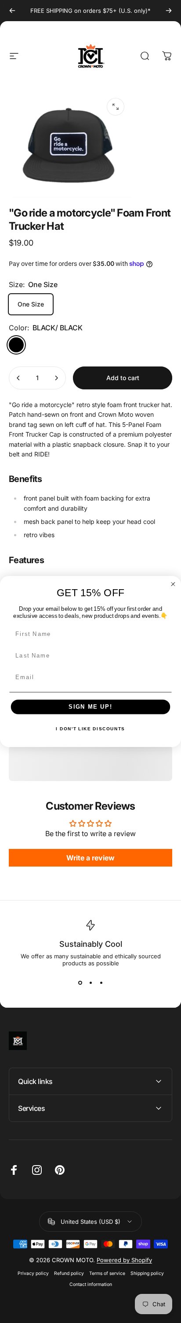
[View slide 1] (80, 982)
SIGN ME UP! (90, 707)
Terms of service (107, 1273)
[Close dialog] (173, 584)
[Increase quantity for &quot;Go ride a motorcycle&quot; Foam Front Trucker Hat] (56, 378)
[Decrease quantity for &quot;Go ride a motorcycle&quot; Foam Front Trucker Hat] (18, 378)
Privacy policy (33, 1273)
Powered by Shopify (124, 1259)
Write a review (90, 857)
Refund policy (69, 1273)
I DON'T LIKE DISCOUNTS (90, 729)
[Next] (168, 10)
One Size (31, 304)
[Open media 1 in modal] (115, 107)
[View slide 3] (101, 982)
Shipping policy (147, 1273)
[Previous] (12, 10)
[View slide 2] (90, 982)
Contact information (90, 1284)
